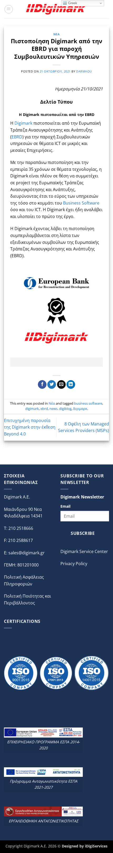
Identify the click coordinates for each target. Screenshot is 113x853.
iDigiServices (96, 846)
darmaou (84, 71)
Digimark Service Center (84, 551)
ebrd (44, 408)
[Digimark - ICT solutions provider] (56, 9)
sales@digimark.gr (26, 553)
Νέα (56, 34)
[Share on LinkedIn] (70, 384)
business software (88, 403)
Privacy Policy (73, 563)
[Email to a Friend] (61, 384)
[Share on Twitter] (51, 384)
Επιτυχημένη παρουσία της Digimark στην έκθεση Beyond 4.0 (29, 427)
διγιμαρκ (80, 408)
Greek (72, 3)
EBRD (17, 137)
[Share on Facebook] (42, 384)
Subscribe (83, 533)
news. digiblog (60, 408)
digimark (32, 408)
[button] (8, 9)
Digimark (23, 123)
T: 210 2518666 (18, 528)
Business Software (81, 203)
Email (65, 506)
